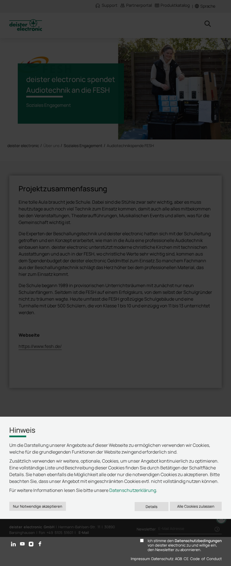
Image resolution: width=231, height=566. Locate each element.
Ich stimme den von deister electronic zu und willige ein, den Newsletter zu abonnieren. (185, 545)
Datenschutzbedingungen (198, 540)
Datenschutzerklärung (132, 490)
